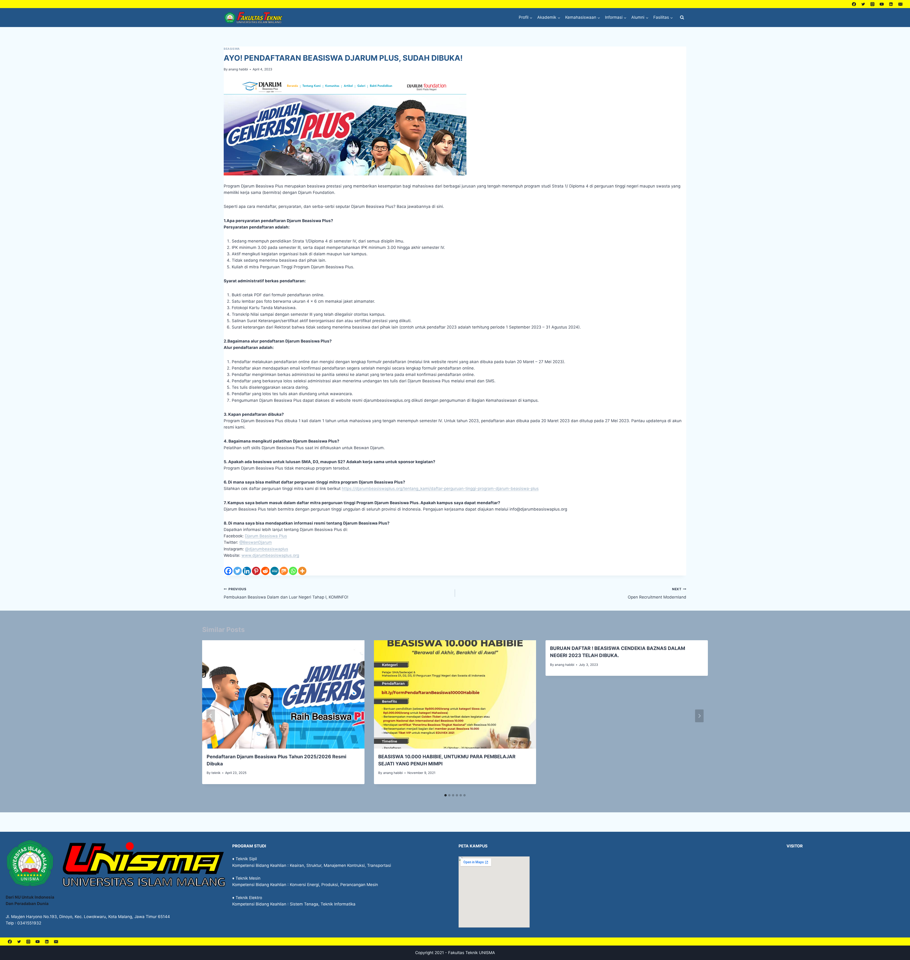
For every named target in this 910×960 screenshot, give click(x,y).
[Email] (900, 4)
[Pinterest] (256, 571)
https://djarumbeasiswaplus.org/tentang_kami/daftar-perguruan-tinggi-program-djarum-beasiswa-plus (440, 488)
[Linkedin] (891, 4)
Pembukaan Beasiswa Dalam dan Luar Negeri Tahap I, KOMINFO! (286, 593)
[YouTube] (882, 4)
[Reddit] (265, 571)
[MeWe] (274, 571)
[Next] (699, 715)
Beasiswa (232, 48)
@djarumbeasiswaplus (266, 549)
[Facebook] (854, 4)
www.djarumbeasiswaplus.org (270, 555)
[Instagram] (873, 4)
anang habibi (238, 69)
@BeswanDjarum (255, 542)
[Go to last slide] (210, 715)
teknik (215, 773)
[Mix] (284, 571)
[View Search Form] (682, 17)
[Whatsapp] (293, 571)
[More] (302, 571)
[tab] (445, 795)
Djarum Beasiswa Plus (266, 536)
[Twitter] (863, 4)
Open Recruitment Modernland (657, 593)
